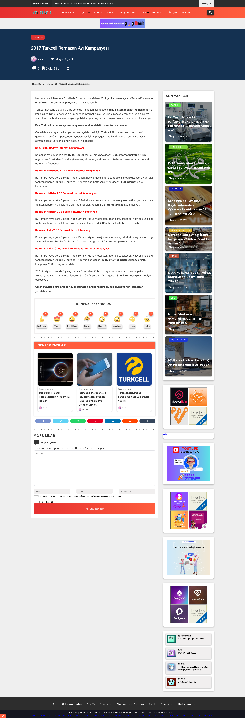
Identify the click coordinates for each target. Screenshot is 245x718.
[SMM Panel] (198, 527)
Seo (56, 704)
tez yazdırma (142, 715)
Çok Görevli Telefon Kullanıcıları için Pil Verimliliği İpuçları (54, 396)
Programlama (127, 12)
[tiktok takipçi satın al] (179, 405)
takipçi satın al (123, 715)
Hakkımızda (186, 704)
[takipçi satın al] (188, 574)
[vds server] (179, 423)
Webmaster (68, 12)
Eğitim (83, 12)
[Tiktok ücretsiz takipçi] (179, 527)
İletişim (173, 12)
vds (165, 434)
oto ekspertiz (160, 715)
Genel (110, 12)
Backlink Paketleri (39, 715)
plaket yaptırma (102, 715)
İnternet (97, 12)
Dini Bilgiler (157, 12)
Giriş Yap (208, 3)
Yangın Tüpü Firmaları (184, 715)
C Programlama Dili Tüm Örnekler (87, 704)
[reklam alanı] (198, 423)
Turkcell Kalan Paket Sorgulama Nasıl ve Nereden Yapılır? (134, 396)
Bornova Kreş (208, 715)
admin (45, 407)
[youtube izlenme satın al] (188, 480)
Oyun (143, 12)
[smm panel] (198, 405)
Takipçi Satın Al (62, 715)
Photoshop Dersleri (130, 704)
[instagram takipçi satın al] (179, 509)
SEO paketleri (82, 715)
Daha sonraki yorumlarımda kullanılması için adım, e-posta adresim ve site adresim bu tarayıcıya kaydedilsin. (79, 496)
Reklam (186, 12)
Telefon (38, 37)
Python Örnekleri (162, 704)
